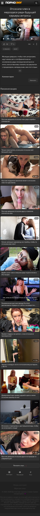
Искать (36, 3)
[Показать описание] (20, 70)
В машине (6, 49)
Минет (16, 49)
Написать (33, 80)
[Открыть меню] (2, 3)
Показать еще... (19, 465)
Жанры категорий (20, 485)
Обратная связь (20, 488)
